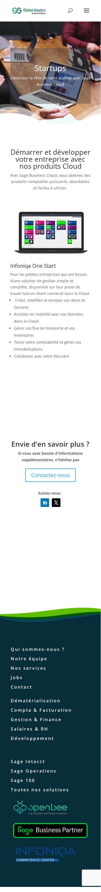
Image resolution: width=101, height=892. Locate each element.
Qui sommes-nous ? (38, 649)
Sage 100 (23, 780)
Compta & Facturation (41, 710)
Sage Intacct (28, 761)
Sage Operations (34, 771)
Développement (32, 738)
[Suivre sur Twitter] (56, 502)
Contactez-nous (50, 475)
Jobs (17, 678)
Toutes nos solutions (40, 790)
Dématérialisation (36, 701)
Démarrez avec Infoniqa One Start (48, 379)
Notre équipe (29, 659)
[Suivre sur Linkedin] (45, 502)
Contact (21, 687)
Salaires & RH (29, 729)
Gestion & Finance (36, 719)
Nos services (28, 668)
